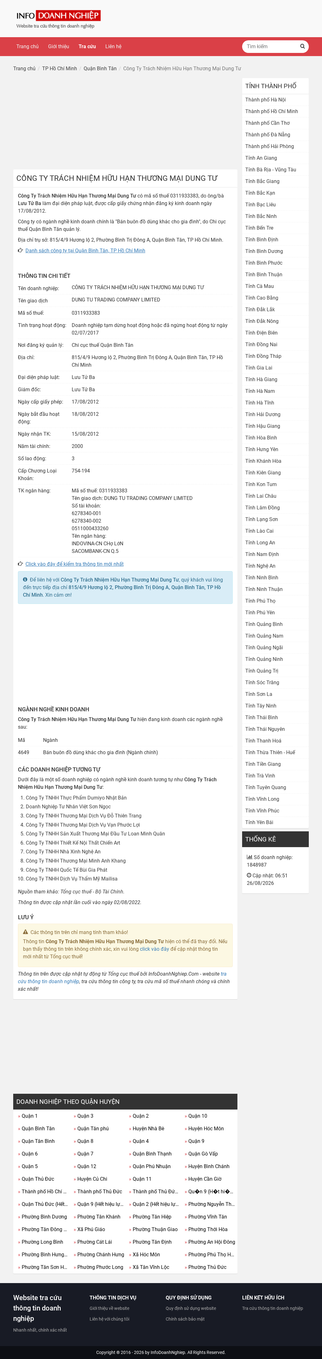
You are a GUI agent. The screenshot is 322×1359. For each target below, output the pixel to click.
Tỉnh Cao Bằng (261, 298)
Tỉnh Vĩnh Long (262, 799)
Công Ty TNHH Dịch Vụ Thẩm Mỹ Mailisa (72, 879)
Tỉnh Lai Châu (260, 496)
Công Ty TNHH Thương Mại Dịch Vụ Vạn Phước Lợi (83, 825)
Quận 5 (28, 1166)
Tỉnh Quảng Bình (264, 624)
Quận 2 (139, 1116)
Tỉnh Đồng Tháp (263, 356)
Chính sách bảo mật (185, 1319)
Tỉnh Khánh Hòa (263, 461)
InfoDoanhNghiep (168, 1352)
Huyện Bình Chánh (207, 1166)
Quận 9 (194, 1141)
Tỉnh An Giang (261, 158)
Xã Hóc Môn (144, 1255)
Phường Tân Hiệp (150, 1217)
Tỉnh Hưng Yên (261, 449)
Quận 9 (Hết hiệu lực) (99, 1204)
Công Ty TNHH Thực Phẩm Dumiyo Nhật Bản (76, 798)
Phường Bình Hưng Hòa (43, 1255)
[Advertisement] (125, 122)
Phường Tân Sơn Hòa (43, 1267)
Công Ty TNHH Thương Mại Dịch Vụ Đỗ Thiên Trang (84, 816)
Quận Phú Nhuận (150, 1166)
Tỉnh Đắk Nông (262, 321)
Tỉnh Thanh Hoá (263, 741)
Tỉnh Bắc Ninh (261, 216)
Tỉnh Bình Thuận (263, 275)
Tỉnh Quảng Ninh (264, 659)
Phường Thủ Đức (205, 1267)
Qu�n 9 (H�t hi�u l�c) (210, 1192)
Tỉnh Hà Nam (260, 391)
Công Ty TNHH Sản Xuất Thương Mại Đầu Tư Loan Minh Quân (95, 834)
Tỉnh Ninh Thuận (264, 589)
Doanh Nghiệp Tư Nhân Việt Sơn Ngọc (68, 807)
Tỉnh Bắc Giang (262, 181)
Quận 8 (83, 1141)
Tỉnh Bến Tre (259, 228)
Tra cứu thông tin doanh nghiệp (272, 1308)
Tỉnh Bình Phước (263, 263)
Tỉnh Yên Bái (259, 822)
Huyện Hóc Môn (204, 1129)
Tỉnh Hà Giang (261, 379)
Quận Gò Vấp (201, 1154)
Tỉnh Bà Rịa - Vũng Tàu (270, 170)
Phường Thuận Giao (153, 1229)
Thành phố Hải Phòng (269, 146)
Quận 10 (196, 1116)
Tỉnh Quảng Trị (261, 671)
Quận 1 (28, 1116)
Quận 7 (83, 1154)
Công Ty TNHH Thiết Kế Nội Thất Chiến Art (73, 843)
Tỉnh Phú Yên (260, 613)
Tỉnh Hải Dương (262, 414)
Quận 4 (139, 1141)
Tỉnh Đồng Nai (261, 344)
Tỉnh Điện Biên (261, 333)
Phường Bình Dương (42, 1217)
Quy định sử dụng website (191, 1308)
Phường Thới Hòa (206, 1229)
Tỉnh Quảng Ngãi (264, 648)
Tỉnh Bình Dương (264, 251)
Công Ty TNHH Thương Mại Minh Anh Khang (76, 861)
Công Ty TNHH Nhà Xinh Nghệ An (63, 852)
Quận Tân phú (91, 1129)
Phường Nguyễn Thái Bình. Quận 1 (210, 1204)
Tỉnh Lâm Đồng (262, 508)
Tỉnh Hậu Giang (262, 426)
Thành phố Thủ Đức (98, 1192)
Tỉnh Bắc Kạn (260, 193)
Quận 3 (83, 1116)
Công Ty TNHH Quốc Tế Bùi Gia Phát (66, 870)
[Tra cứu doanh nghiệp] (59, 18)
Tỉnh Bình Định (261, 240)
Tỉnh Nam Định (262, 554)
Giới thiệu (58, 46)
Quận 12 (85, 1166)
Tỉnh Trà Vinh (260, 776)
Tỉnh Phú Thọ (260, 601)
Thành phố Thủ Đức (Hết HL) (154, 1192)
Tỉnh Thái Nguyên (265, 729)
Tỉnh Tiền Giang (263, 764)
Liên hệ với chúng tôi (109, 1319)
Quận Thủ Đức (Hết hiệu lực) (43, 1204)
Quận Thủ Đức (36, 1179)
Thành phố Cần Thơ (267, 123)
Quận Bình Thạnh (150, 1154)
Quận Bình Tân (36, 1129)
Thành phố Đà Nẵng (267, 135)
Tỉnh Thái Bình (261, 717)
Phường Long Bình (40, 1242)
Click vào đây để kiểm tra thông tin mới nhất (74, 564)
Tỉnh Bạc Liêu (260, 205)
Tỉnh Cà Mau (259, 286)
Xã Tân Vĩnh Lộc (149, 1267)
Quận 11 (140, 1179)
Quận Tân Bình (36, 1141)
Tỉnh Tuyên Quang (265, 787)
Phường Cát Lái (93, 1242)
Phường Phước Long (98, 1267)
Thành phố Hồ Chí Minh (43, 1192)
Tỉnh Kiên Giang (263, 473)
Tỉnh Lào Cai (259, 531)
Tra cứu (87, 46)
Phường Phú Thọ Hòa (210, 1255)
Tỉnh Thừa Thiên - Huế (270, 752)
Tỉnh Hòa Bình (261, 438)
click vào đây (154, 949)
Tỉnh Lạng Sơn (261, 519)
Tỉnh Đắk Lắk (260, 310)
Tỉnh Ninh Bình (261, 578)
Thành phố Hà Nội (265, 100)
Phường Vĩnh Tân (206, 1217)
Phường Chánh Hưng (99, 1255)
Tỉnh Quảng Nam (264, 636)
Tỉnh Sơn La (258, 694)
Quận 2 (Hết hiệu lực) (154, 1204)
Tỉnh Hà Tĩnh (259, 403)
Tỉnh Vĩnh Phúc (262, 811)
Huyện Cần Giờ (203, 1179)
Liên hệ (113, 46)
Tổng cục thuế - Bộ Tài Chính (91, 892)
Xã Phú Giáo (89, 1229)
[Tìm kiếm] (302, 46)
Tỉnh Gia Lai (258, 368)
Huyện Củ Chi (90, 1179)
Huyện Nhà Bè (146, 1129)
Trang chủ (27, 46)
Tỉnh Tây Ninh (260, 706)
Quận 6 (28, 1154)
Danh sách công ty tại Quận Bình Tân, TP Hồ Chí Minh (85, 251)
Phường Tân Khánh (97, 1217)
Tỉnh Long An (260, 543)
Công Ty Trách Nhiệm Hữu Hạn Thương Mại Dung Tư (120, 580)
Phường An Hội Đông (210, 1242)
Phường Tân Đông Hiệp (43, 1229)
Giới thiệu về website (109, 1308)
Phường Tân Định (150, 1242)
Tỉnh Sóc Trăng (262, 682)
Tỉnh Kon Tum (261, 484)
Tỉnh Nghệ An (260, 566)
